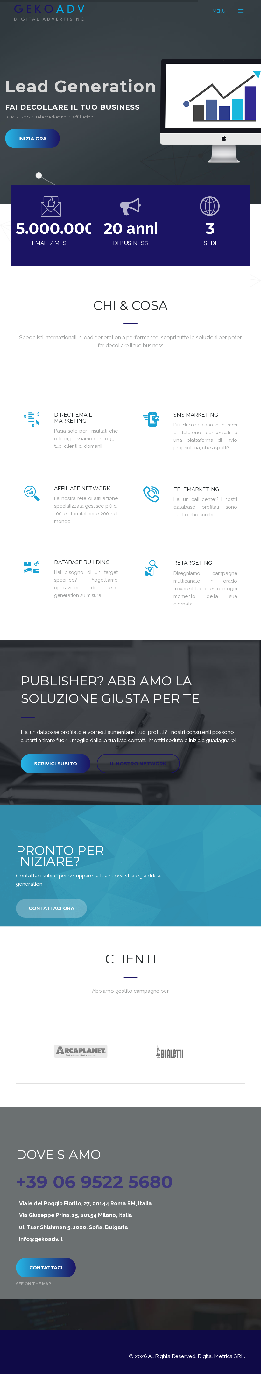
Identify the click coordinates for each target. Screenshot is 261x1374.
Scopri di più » (101, 455)
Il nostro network (138, 764)
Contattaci (45, 1267)
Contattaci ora (51, 908)
